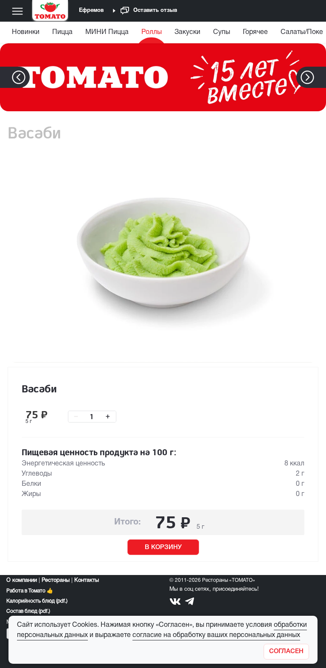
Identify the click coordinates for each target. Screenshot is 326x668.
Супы (221, 32)
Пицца (62, 32)
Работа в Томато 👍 (29, 591)
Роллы (151, 32)
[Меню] (17, 11)
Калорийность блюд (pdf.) (36, 601)
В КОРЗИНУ (163, 547)
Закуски (187, 32)
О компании (21, 580)
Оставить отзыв (155, 10)
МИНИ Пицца (107, 32)
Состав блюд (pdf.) (28, 611)
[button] (320, 77)
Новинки (25, 32)
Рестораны (56, 580)
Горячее (255, 32)
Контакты (86, 580)
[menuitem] (27, 34)
